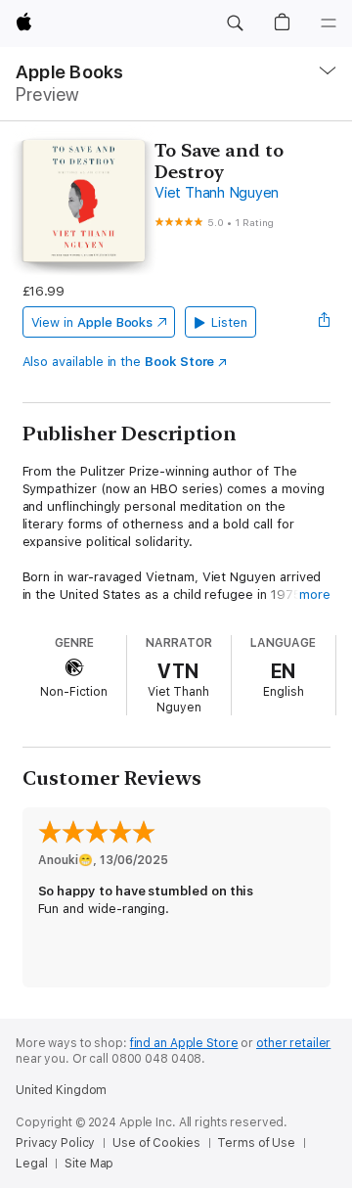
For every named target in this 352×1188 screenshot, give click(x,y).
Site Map (89, 1163)
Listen (229, 322)
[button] (234, 23)
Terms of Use (256, 1143)
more (314, 594)
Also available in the (118, 361)
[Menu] (328, 23)
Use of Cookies (155, 1143)
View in (92, 322)
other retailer (293, 1043)
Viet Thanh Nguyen (216, 193)
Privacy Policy (55, 1143)
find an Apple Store (184, 1043)
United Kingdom (61, 1090)
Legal (31, 1163)
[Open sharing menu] (323, 321)
